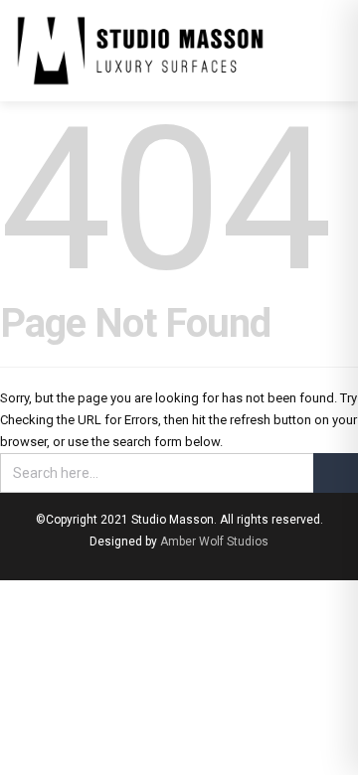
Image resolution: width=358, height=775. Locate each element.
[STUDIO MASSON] (140, 50)
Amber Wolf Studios (214, 541)
